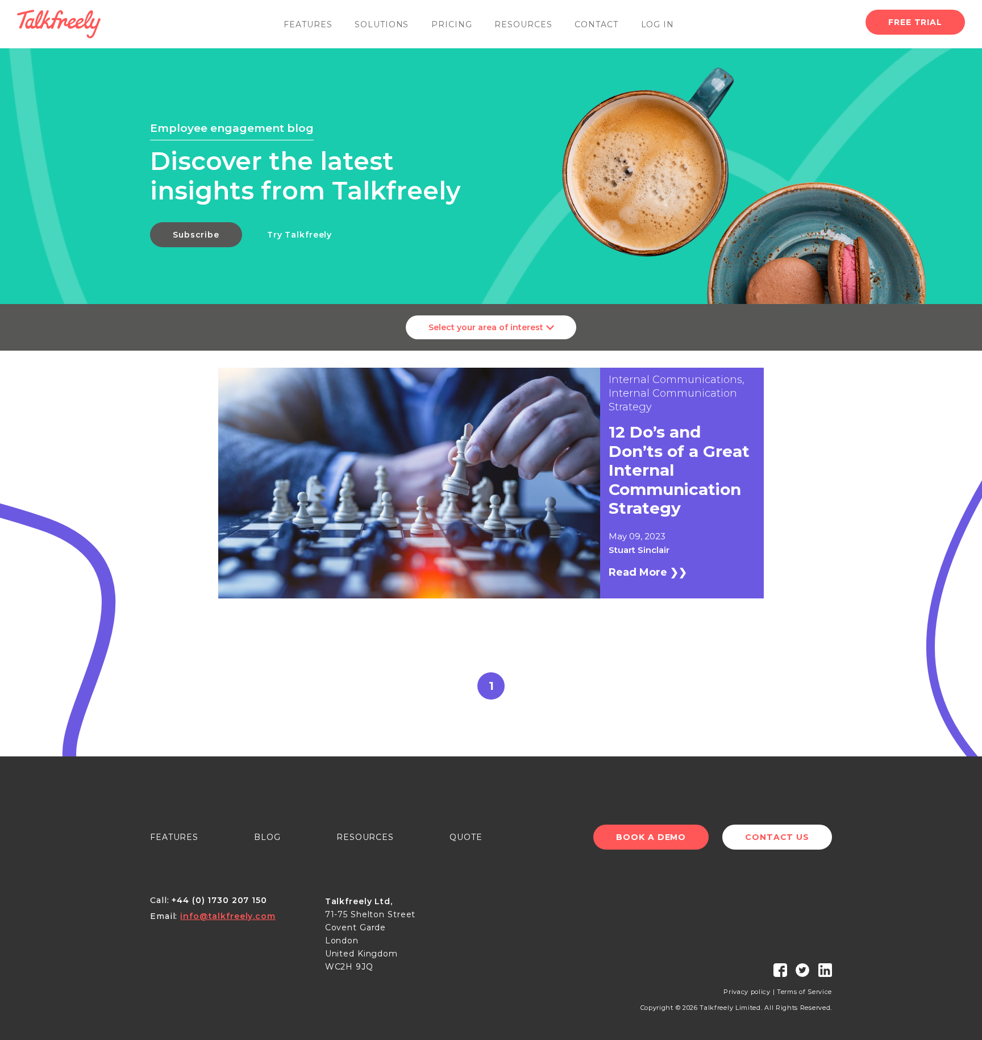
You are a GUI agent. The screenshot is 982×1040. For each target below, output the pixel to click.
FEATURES (174, 837)
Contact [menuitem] (596, 24)
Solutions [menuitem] (382, 24)
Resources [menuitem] (523, 24)
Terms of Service (804, 992)
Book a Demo (651, 837)
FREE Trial (915, 22)
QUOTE (466, 837)
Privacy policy (747, 992)
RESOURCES (365, 837)
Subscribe (196, 235)
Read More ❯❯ (648, 572)
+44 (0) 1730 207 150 (219, 900)
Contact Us (777, 837)
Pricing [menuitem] (451, 24)
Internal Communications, (676, 379)
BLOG (267, 837)
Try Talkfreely (299, 235)
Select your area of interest (485, 327)
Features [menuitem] (308, 24)
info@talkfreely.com (228, 916)
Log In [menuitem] (657, 24)
